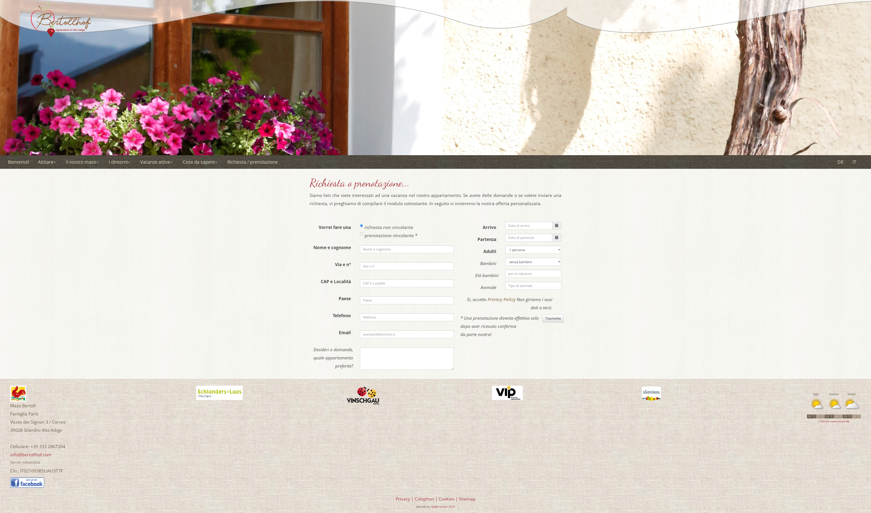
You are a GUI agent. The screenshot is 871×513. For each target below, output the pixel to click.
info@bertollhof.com (30, 455)
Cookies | (448, 499)
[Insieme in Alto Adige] (651, 394)
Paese (346, 299)
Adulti (491, 251)
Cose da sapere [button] (199, 162)
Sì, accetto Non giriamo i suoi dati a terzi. (509, 304)
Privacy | (404, 499)
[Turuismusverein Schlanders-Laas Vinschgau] (219, 393)
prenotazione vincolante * (391, 235)
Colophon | (426, 499)
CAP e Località (337, 282)
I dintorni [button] (118, 162)
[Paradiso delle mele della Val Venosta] (363, 395)
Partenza (488, 239)
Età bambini (487, 275)
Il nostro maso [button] (81, 162)
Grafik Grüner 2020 (443, 506)
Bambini (489, 263)
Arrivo (491, 227)
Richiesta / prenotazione (253, 162)
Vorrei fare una (336, 227)
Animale (490, 287)
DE (840, 162)
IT (854, 162)
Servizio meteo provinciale (835, 421)
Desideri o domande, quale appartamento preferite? (333, 358)
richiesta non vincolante (389, 227)
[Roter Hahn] (18, 393)
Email (346, 333)
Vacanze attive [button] (155, 162)
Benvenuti (18, 162)
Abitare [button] (45, 162)
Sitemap (467, 499)
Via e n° (344, 265)
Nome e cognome (333, 247)
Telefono (343, 316)
